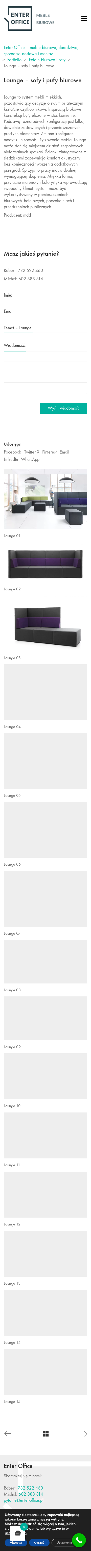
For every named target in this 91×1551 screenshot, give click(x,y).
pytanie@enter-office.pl (23, 1500)
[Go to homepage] (29, 18)
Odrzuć (39, 1543)
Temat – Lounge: (18, 328)
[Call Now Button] (79, 1540)
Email (64, 452)
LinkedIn (11, 459)
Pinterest (49, 452)
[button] (84, 18)
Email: (9, 311)
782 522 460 (30, 1488)
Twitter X (31, 452)
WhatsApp (30, 459)
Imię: (8, 295)
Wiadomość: (15, 345)
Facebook (12, 452)
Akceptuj (16, 1543)
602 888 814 (30, 1494)
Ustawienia (64, 1543)
